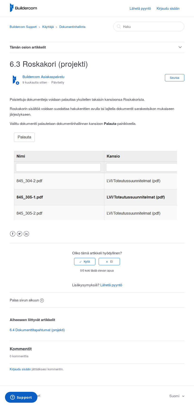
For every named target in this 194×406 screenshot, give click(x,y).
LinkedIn (26, 234)
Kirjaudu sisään (20, 369)
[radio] (84, 261)
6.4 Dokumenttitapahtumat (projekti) (37, 329)
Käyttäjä (48, 26)
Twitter (19, 234)
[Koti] (23, 10)
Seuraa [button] (174, 77)
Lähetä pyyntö (140, 8)
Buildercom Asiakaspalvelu (43, 76)
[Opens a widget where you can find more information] (21, 398)
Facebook (13, 234)
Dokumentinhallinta (72, 26)
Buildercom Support (23, 26)
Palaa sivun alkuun (24, 299)
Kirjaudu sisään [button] (168, 8)
